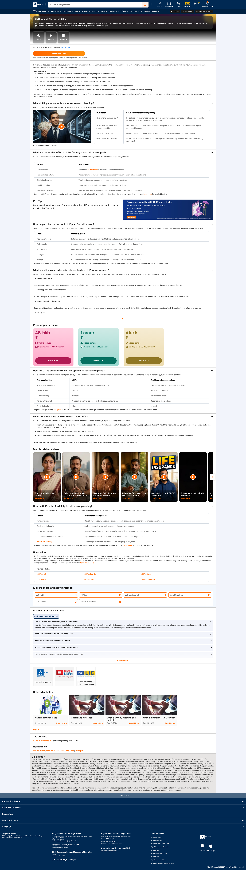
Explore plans (59, 53)
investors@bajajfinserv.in (114, 844)
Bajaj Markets (155, 850)
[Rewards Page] (196, 3)
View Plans (39, 498)
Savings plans (80, 751)
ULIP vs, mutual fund (149, 579)
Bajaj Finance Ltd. (156, 840)
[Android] (202, 846)
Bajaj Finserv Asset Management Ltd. (162, 863)
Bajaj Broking (155, 856)
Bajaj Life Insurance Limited (159, 847)
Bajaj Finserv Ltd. (156, 837)
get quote (148, 194)
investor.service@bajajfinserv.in (66, 841)
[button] (212, 477)
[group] (50, 710)
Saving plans (89, 579)
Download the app (205, 11)
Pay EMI (176, 11)
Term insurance (52, 751)
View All (36, 730)
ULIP (62, 751)
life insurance (92, 170)
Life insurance (39, 751)
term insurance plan (88, 563)
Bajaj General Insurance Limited (160, 844)
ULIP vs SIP (41, 574)
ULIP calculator (90, 574)
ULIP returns (146, 574)
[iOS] (211, 846)
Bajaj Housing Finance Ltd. (159, 853)
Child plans (41, 579)
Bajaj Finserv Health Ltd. (158, 860)
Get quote (128, 545)
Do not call (189, 11)
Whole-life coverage (45, 542)
